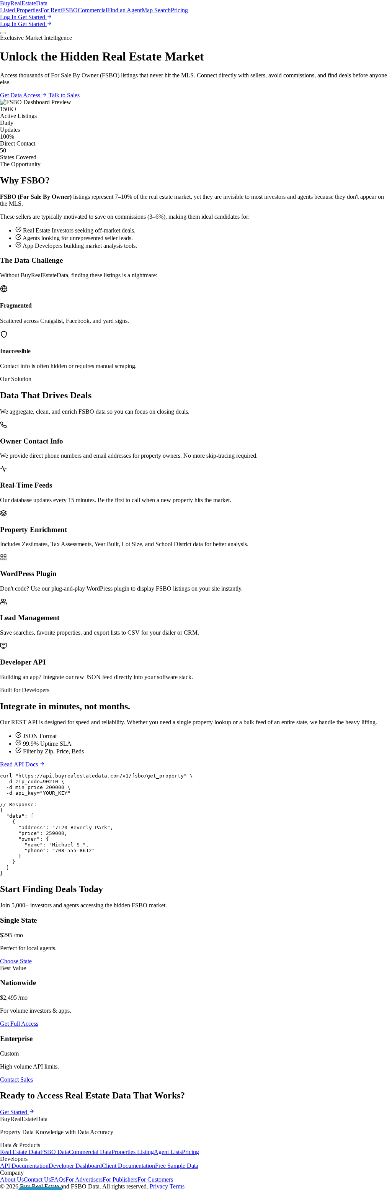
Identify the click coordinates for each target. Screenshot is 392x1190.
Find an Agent (124, 10)
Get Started (32, 17)
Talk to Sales (64, 95)
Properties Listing (132, 1152)
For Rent (51, 10)
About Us (12, 1179)
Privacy (159, 1186)
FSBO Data (54, 1152)
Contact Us (37, 1179)
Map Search (156, 10)
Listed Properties (20, 10)
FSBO (70, 10)
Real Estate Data (20, 1152)
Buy (23, 3)
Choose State (16, 961)
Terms (177, 1186)
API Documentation (24, 1165)
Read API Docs (19, 764)
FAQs (58, 1179)
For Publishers (120, 1179)
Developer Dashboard (75, 1165)
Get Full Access (19, 1023)
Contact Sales (16, 1079)
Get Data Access (21, 95)
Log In (9, 17)
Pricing (179, 10)
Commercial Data (90, 1152)
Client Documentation (128, 1165)
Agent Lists (168, 1152)
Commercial (92, 10)
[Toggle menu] (3, 33)
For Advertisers (84, 1179)
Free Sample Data (176, 1165)
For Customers (155, 1179)
